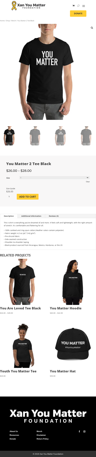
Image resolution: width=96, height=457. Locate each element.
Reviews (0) (54, 216)
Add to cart (27, 196)
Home (2, 20)
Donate (78, 13)
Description (9, 216)
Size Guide (10, 188)
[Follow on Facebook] (79, 432)
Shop (8, 20)
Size (8, 178)
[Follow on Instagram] (84, 432)
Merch (13, 20)
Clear (88, 182)
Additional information (31, 216)
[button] (92, 28)
